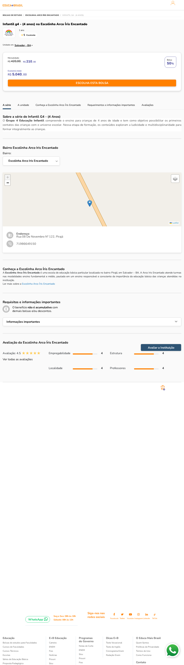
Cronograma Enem (115, 651)
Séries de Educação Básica (15, 659)
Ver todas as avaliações (18, 359)
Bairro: (25, 157)
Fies (51, 651)
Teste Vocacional (114, 642)
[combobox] (22, 44)
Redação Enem (113, 655)
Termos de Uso (143, 651)
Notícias (53, 655)
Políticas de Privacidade (147, 646)
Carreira (52, 642)
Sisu (51, 663)
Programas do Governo (86, 639)
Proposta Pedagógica (13, 663)
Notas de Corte (86, 646)
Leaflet (175, 223)
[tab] (92, 322)
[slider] (31, 353)
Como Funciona (143, 655)
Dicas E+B (112, 638)
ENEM (52, 646)
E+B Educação (58, 638)
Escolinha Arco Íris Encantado (38, 284)
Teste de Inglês (113, 646)
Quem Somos (142, 642)
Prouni (52, 659)
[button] (90, 203)
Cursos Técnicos (11, 651)
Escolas (6, 655)
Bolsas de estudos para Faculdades (20, 642)
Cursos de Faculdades (13, 646)
